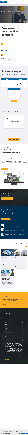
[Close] (27, 431)
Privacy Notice (9, 346)
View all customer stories (14, 139)
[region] (14, 126)
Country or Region (9, 332)
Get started (3, 266)
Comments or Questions (9, 336)
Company (8, 320)
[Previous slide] (11, 136)
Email (7, 324)
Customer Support (5, 219)
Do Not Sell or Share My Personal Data (5, 433)
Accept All (21, 433)
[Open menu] (1, 4)
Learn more (4, 168)
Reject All (25, 433)
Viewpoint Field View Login (7, 199)
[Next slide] (16, 136)
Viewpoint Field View (4, 50)
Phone (8, 328)
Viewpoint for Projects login (20, 199)
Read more (16, 266)
